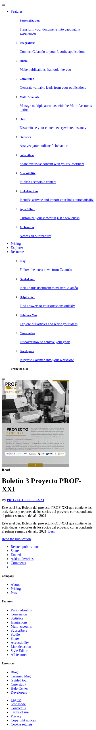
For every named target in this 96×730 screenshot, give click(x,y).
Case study (18, 684)
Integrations (19, 622)
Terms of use (20, 712)
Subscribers (19, 630)
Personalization (21, 610)
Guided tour (19, 680)
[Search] (3, 379)
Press (14, 593)
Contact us (18, 708)
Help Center (19, 688)
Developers (19, 692)
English (16, 700)
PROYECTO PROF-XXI (25, 500)
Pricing (16, 244)
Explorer (17, 248)
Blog (14, 672)
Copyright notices (23, 720)
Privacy (16, 716)
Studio (15, 634)
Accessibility (20, 642)
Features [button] (17, 11)
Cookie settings (21, 724)
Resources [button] (18, 252)
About (15, 584)
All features (19, 655)
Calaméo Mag (21, 676)
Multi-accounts (21, 626)
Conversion (19, 614)
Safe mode (18, 704)
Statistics (17, 618)
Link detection (21, 646)
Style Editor (19, 651)
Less (51, 531)
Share (15, 638)
